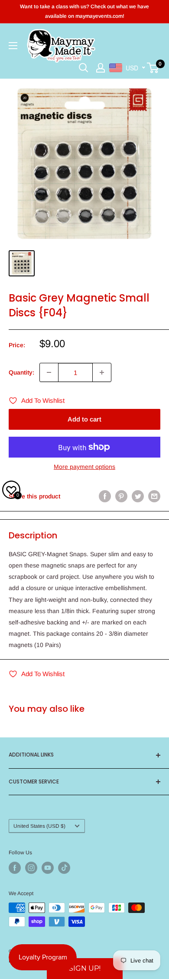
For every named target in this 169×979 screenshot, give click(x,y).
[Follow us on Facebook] (15, 868)
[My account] (100, 68)
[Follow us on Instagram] (31, 868)
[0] (153, 68)
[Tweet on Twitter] (138, 496)
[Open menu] (13, 45)
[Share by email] (154, 496)
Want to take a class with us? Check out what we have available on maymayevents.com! (84, 11)
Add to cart (84, 419)
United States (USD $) (39, 826)
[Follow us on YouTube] (48, 868)
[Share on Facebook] (105, 496)
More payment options (84, 466)
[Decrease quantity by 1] (49, 372)
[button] (85, 968)
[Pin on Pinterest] (121, 496)
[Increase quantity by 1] (102, 372)
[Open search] (83, 68)
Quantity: (21, 372)
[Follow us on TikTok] (64, 868)
